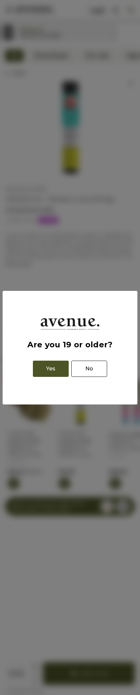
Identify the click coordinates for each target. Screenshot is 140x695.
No (89, 369)
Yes (50, 369)
